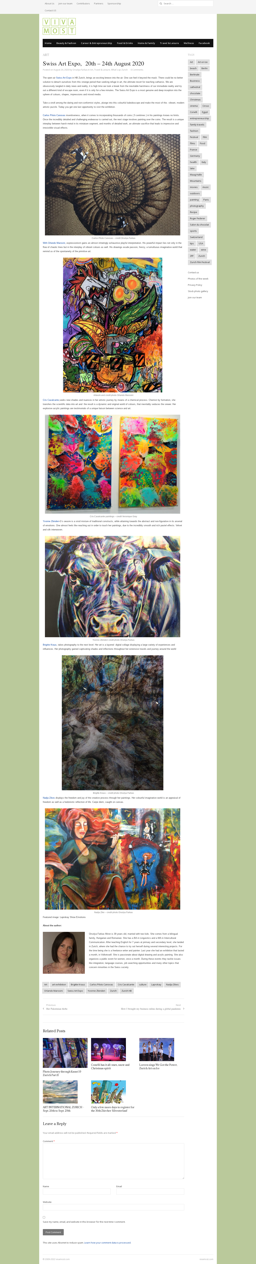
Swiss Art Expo (63, 77)
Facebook (204, 43)
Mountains (195, 180)
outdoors (195, 193)
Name (46, 1186)
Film (205, 137)
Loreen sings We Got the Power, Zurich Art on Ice (158, 1066)
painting (194, 199)
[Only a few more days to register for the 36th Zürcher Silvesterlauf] (113, 1091)
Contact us (193, 272)
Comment (49, 1141)
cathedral (195, 87)
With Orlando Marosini (54, 243)
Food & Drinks (125, 43)
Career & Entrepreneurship (96, 43)
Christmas (195, 99)
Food (202, 143)
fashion (194, 130)
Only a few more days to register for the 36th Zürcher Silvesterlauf (112, 1109)
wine (203, 249)
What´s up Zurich (119, 69)
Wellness (189, 43)
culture (142, 984)
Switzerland (196, 237)
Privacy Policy (195, 284)
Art (91, 69)
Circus (206, 105)
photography (197, 205)
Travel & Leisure (169, 43)
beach (193, 68)
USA (201, 243)
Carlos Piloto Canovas (54, 115)
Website (47, 1202)
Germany (195, 155)
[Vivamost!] (59, 26)
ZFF (191, 255)
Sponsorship (114, 3)
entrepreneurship (199, 118)
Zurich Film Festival (200, 262)
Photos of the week (198, 278)
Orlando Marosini (53, 990)
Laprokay (156, 984)
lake (192, 168)
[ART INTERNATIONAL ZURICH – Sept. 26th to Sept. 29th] (65, 1091)
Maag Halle (196, 174)
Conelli (193, 112)
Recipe (193, 212)
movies (194, 187)
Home (48, 43)
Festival (194, 137)
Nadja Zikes (49, 798)
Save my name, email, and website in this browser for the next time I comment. (84, 1221)
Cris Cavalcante (51, 400)
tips (192, 243)
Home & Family (146, 43)
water (193, 249)
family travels (197, 124)
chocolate (195, 93)
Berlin (204, 68)
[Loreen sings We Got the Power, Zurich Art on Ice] (161, 1049)
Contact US (50, 10)
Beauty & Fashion (66, 43)
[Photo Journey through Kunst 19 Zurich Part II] (65, 1053)
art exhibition (59, 984)
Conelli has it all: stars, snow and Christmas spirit (110, 1066)
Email (119, 1186)
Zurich (113, 990)
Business (195, 80)
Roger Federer (197, 218)
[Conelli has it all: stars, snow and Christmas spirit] (113, 1049)
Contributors (83, 3)
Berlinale (194, 74)
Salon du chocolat (199, 224)
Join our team (65, 3)
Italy (204, 162)
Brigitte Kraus (50, 644)
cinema (194, 105)
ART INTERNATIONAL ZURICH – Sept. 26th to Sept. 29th (63, 1109)
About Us (49, 3)
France (193, 149)
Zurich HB (127, 990)
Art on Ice (203, 62)
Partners (98, 3)
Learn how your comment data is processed (107, 1242)
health (193, 162)
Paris (206, 199)
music (206, 187)
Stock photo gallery (198, 291)
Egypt (205, 112)
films (192, 143)
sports (193, 230)
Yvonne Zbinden (51, 521)
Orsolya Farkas (80, 69)
